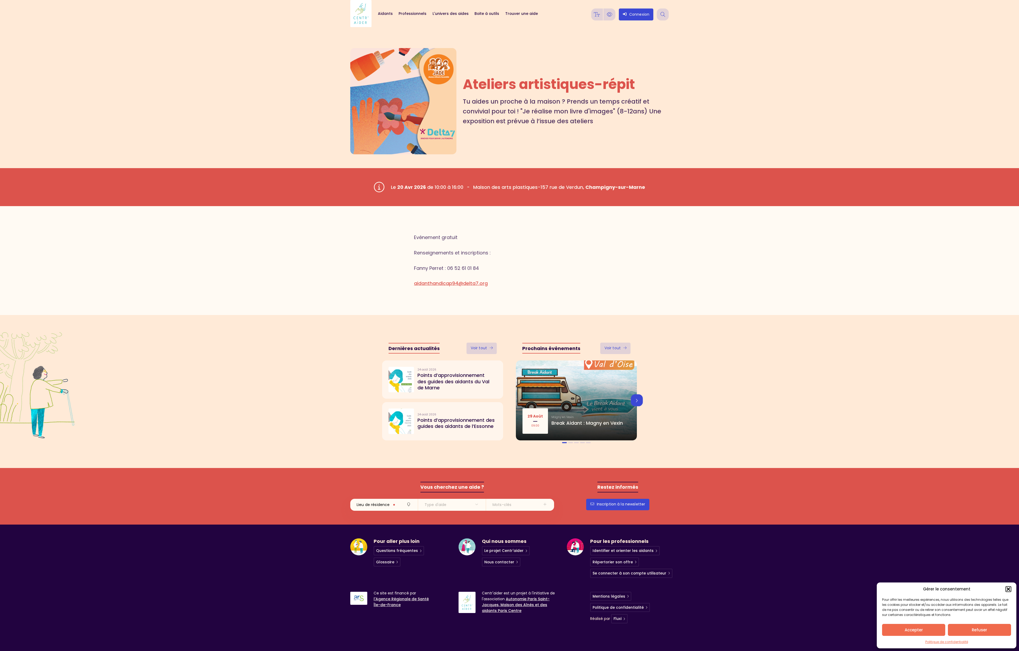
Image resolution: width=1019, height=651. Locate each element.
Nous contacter (499, 562)
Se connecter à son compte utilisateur (629, 573)
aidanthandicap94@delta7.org (451, 283)
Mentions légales (609, 596)
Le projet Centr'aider (504, 550)
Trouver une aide (521, 13)
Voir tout (479, 348)
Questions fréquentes (397, 550)
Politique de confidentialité (946, 642)
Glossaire (385, 562)
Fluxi (617, 618)
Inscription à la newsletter (621, 504)
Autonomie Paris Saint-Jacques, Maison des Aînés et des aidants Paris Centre (516, 604)
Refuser (979, 630)
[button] (1008, 589)
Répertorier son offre (613, 562)
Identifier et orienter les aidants (623, 550)
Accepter (914, 630)
